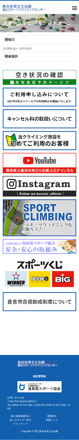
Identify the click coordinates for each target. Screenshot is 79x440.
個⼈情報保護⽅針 (20, 416)
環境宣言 (52, 416)
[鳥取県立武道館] (23, 7)
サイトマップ (20, 423)
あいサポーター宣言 (20, 420)
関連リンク (52, 420)
